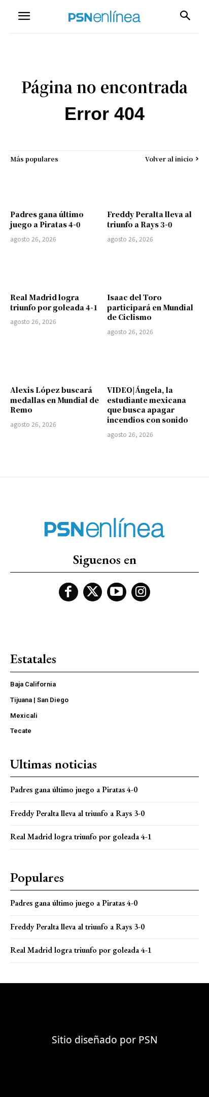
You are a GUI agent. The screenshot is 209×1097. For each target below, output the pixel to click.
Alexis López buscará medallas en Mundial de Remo (54, 400)
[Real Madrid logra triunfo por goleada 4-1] (56, 269)
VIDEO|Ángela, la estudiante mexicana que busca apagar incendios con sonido (147, 405)
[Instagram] (141, 592)
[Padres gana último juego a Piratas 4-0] (56, 186)
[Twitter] (92, 592)
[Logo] (104, 16)
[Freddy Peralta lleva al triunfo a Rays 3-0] (153, 186)
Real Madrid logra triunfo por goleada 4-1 (54, 302)
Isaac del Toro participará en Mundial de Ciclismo (150, 307)
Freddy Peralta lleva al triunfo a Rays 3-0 (149, 219)
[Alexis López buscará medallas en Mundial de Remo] (56, 362)
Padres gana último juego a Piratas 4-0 (47, 219)
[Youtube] (116, 592)
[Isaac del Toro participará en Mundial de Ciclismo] (153, 269)
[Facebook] (68, 592)
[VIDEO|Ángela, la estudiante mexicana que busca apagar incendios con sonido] (153, 362)
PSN (148, 1039)
